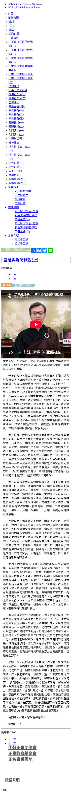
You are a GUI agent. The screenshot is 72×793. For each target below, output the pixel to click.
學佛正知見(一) (17, 94)
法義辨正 (13, 187)
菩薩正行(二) (16, 126)
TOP (4, 790)
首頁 (10, 13)
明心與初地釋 (23, 191)
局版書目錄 (21, 239)
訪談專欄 (13, 207)
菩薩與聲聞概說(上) (21, 260)
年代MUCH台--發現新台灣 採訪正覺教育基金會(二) (26, 227)
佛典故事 (14, 142)
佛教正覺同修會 (22, 747)
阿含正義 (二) (16, 167)
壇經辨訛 (20, 199)
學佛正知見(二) (17, 98)
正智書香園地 (20, 759)
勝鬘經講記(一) (17, 179)
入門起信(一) (16, 130)
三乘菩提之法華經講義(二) (16, 249)
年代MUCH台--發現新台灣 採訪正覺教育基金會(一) (26, 215)
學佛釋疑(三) (16, 118)
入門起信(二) (16, 134)
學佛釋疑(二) (16, 114)
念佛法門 (14, 102)
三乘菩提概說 (17, 106)
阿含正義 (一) (16, 162)
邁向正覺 (14, 33)
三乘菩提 (13, 37)
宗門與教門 (21, 195)
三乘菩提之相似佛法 (21, 74)
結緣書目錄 (21, 243)
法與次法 (14, 86)
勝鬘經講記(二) (17, 183)
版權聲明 (12, 780)
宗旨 (11, 25)
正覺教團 (13, 17)
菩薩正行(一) (16, 122)
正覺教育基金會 (22, 753)
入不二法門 (15, 171)
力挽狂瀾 (20, 203)
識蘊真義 (14, 175)
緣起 (11, 21)
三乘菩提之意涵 (18, 90)
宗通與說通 (15, 138)
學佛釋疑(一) (16, 110)
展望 (11, 29)
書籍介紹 (13, 235)
